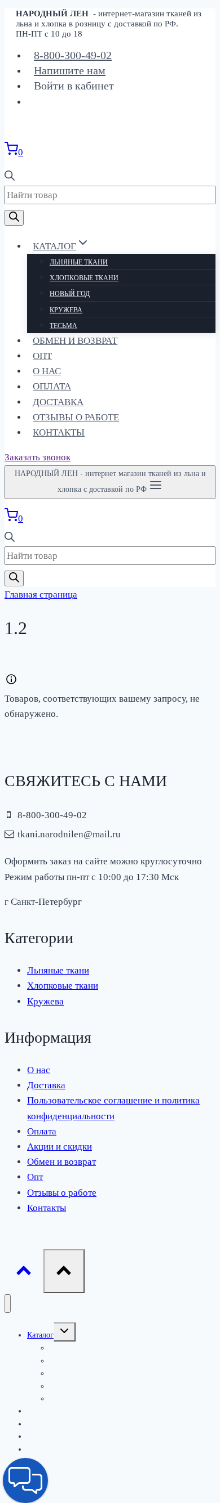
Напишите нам (69, 70)
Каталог (40, 1335)
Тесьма (63, 326)
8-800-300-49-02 (73, 55)
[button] (25, 1480)
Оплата (52, 387)
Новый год (70, 294)
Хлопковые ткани (84, 278)
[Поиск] (14, 218)
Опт (42, 356)
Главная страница (41, 594)
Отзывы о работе (76, 417)
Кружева (66, 310)
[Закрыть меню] (8, 1303)
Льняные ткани (79, 262)
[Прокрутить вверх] (24, 1273)
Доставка (58, 402)
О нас (47, 371)
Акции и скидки (59, 1146)
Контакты (59, 432)
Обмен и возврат (75, 340)
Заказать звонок (38, 457)
